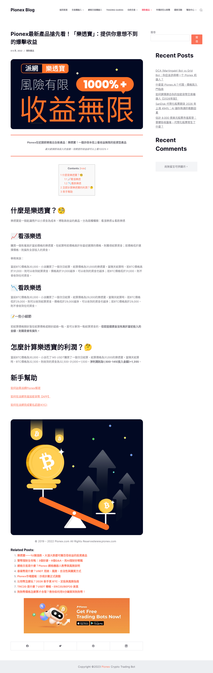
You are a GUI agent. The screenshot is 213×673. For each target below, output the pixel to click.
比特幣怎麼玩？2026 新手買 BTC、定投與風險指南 (48, 581)
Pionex (106, 666)
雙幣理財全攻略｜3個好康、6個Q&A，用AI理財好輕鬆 (50, 560)
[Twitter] (60, 646)
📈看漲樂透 (72, 179)
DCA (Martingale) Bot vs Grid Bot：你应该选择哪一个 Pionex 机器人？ (176, 75)
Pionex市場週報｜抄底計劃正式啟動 (39, 576)
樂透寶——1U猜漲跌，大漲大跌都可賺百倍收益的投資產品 (52, 555)
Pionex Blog (23, 9)
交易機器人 (77, 10)
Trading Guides (114, 10)
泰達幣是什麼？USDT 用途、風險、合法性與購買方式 (49, 571)
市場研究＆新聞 (163, 10)
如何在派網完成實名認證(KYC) (29, 404)
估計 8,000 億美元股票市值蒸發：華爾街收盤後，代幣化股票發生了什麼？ (176, 122)
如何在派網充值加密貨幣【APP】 (30, 396)
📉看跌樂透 (72, 183)
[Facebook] (27, 646)
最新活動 (178, 10)
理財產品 (146, 10)
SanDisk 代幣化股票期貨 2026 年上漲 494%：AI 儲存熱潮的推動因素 (176, 108)
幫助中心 (190, 10)
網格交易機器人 (95, 10)
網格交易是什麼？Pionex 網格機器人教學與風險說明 (48, 565)
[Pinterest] (93, 646)
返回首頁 (64, 10)
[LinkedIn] (126, 646)
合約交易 (131, 10)
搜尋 (153, 32)
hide (83, 168)
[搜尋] (201, 10)
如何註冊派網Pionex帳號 (25, 388)
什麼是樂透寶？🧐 (71, 175)
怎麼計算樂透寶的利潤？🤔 (76, 187)
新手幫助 (66, 191)
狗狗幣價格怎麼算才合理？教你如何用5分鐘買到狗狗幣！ (51, 591)
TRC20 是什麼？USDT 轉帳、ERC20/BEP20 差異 (47, 586)
